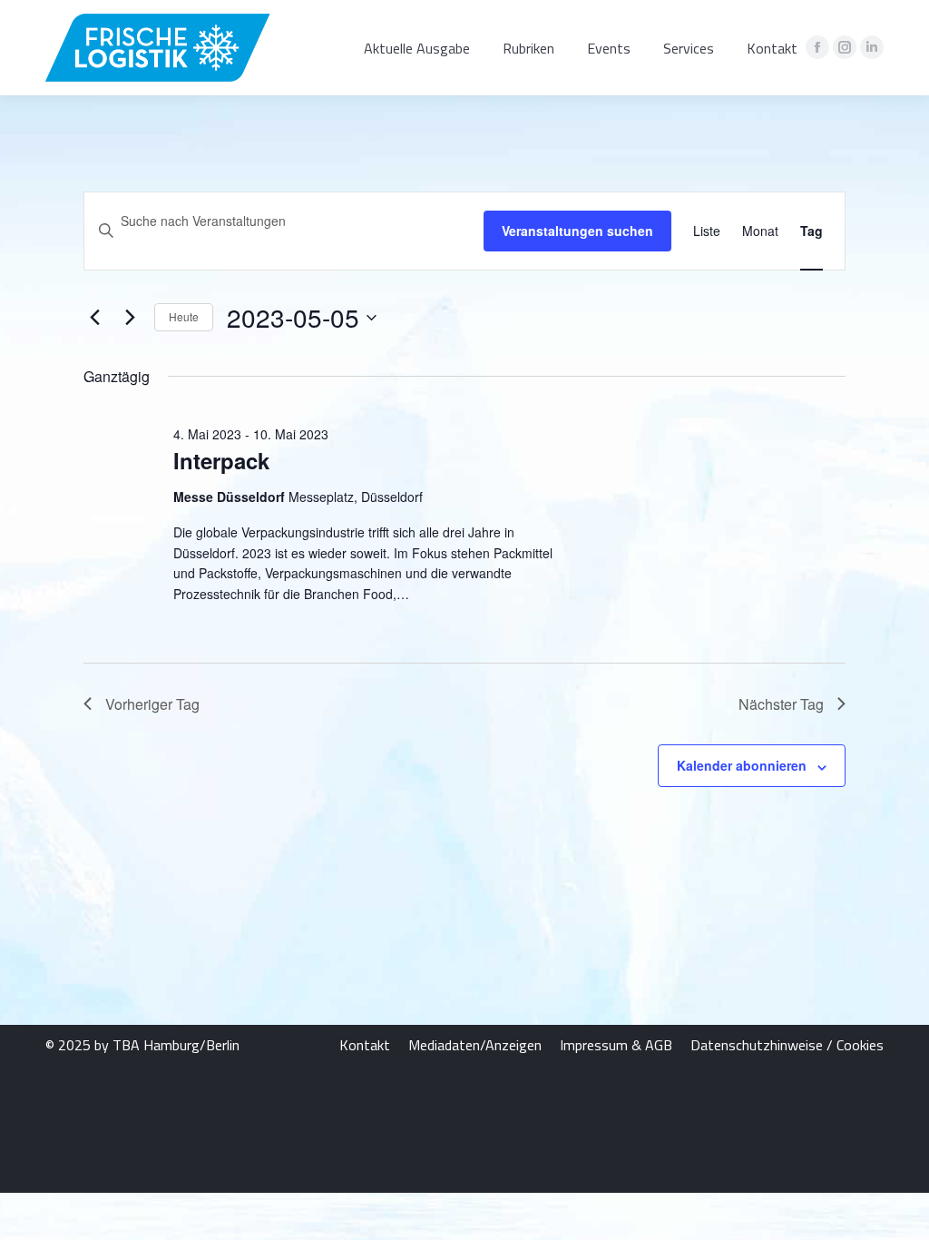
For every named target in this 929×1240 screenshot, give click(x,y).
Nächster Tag (781, 704)
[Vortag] (94, 318)
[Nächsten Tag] (130, 318)
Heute (184, 316)
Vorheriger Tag (152, 704)
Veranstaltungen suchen (577, 230)
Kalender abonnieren (742, 765)
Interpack (221, 460)
